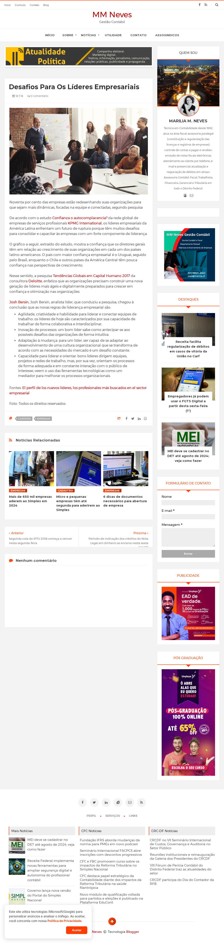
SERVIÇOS (113, 815)
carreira (24, 418)
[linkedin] (106, 802)
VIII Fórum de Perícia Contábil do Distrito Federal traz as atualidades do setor (180, 869)
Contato (138, 35)
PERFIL (92, 815)
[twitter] (94, 802)
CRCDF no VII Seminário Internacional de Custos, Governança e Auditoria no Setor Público (180, 844)
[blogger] (118, 802)
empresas (43, 418)
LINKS (133, 815)
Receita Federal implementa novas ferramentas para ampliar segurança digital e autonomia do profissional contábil (50, 870)
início (7, 5)
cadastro (65, 490)
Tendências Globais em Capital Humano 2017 (91, 276)
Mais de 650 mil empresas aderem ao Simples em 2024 (30, 501)
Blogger (132, 932)
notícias (88, 35)
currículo (20, 5)
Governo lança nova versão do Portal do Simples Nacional (49, 895)
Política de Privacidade (64, 921)
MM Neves (112, 14)
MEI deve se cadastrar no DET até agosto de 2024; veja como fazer (188, 456)
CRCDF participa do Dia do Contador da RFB (182, 882)
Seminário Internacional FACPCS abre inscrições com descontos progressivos (111, 853)
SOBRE (67, 35)
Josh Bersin (19, 302)
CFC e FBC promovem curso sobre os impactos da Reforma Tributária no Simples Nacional (109, 865)
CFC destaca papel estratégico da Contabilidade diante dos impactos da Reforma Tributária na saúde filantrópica (111, 882)
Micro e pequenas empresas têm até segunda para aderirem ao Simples (78, 503)
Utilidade (113, 35)
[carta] (191, 195)
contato (34, 5)
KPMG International (85, 223)
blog (46, 5)
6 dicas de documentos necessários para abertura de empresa (125, 501)
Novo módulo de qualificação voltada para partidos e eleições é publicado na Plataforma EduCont (111, 898)
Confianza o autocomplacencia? (79, 218)
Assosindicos (167, 35)
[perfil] (185, 195)
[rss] (206, 4)
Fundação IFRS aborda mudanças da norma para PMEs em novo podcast (110, 842)
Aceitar (76, 930)
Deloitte (35, 281)
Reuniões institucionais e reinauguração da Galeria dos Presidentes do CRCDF (182, 857)
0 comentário (39, 96)
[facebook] (199, 4)
